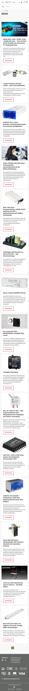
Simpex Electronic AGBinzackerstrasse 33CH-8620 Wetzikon (16, 659)
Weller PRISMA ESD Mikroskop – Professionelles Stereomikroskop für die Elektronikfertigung (14, 166)
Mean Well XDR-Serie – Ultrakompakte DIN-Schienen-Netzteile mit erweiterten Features (13, 543)
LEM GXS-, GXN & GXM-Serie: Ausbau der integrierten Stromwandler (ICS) (13, 457)
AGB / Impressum (11, 689)
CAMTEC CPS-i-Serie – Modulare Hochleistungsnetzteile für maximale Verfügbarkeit (14, 124)
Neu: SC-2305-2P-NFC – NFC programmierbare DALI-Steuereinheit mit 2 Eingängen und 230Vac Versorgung (13, 413)
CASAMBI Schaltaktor (10, 372)
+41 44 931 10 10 (16, 662)
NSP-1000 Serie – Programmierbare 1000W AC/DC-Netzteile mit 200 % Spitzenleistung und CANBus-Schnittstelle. (14, 211)
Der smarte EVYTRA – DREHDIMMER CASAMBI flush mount (13, 333)
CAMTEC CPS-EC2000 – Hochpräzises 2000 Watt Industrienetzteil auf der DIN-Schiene (13, 499)
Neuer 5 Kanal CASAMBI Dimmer (14, 293)
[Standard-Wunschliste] (21, 2)
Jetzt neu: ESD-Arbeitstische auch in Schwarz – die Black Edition (13, 585)
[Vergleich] (24, 2)
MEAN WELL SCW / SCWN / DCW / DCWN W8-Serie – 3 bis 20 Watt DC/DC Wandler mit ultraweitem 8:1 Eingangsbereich (14, 42)
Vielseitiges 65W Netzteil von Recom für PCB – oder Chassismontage (13, 254)
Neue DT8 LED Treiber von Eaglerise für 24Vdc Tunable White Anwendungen (12, 625)
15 (26, 648)
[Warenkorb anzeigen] (26, 2)
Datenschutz (18, 689)
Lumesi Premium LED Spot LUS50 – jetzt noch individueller (14, 84)
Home (3, 10)
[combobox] (16, 6)
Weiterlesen (8, 60)
